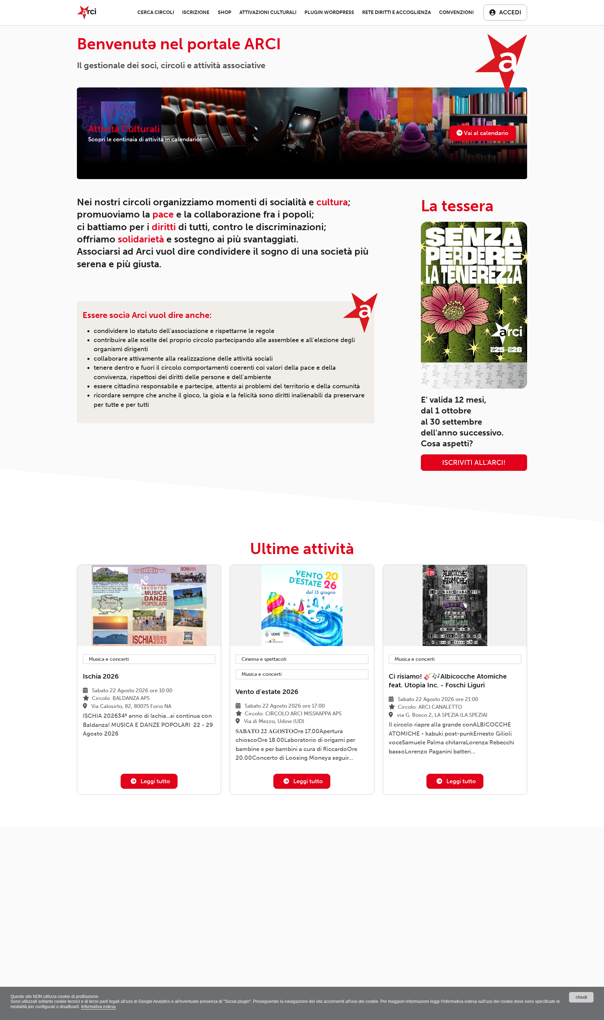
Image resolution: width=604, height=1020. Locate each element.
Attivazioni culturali (267, 12)
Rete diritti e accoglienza (396, 12)
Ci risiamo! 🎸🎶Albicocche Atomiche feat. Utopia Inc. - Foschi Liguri (448, 680)
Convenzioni (456, 12)
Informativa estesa (98, 1006)
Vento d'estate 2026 (267, 692)
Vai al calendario (485, 132)
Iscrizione (195, 12)
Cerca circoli (155, 12)
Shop (224, 12)
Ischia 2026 (100, 676)
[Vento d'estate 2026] (302, 605)
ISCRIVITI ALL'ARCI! (473, 463)
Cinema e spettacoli (264, 659)
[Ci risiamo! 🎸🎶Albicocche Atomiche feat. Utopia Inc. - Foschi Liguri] (455, 605)
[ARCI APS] (86, 12)
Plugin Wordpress (329, 12)
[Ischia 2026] (149, 605)
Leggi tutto (154, 781)
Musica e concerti (109, 659)
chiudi (581, 997)
